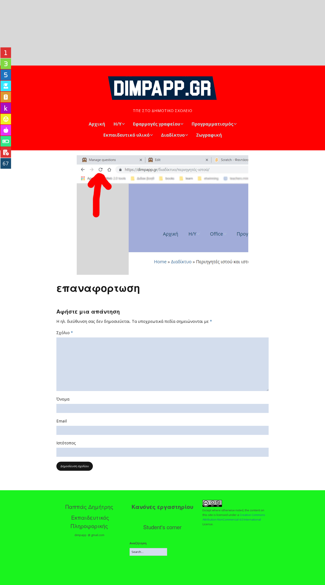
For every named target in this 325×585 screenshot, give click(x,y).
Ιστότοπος (66, 443)
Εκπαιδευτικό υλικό (126, 135)
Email (61, 421)
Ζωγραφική (209, 135)
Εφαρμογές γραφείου (156, 124)
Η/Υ (117, 124)
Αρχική (97, 124)
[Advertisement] (162, 33)
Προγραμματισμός (212, 124)
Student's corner (162, 527)
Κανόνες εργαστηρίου (162, 506)
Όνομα (62, 399)
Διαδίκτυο (173, 135)
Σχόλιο (64, 332)
